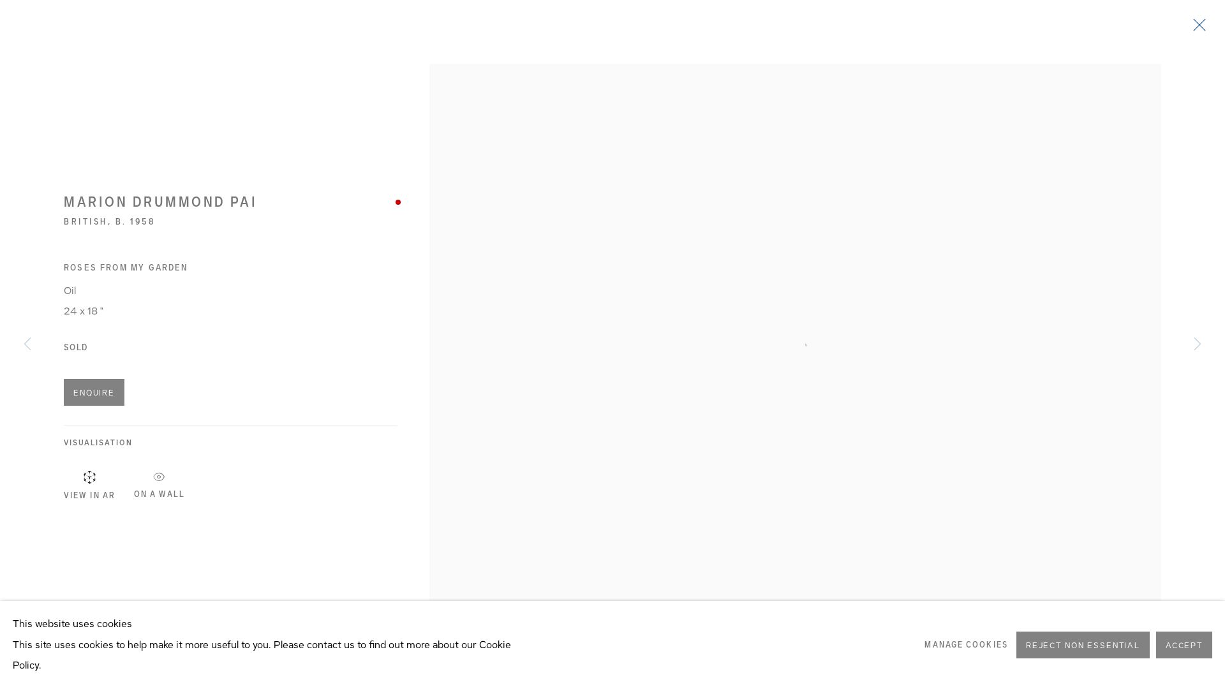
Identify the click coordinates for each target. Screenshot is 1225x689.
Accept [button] (1184, 645)
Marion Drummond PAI (160, 202)
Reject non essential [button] (1083, 645)
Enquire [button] (94, 393)
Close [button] (1196, 28)
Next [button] (1197, 344)
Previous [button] (27, 344)
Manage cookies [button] (965, 645)
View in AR (89, 496)
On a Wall (159, 491)
